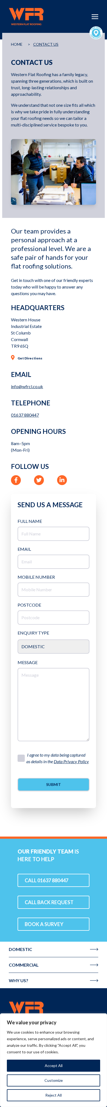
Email (24, 549)
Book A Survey (44, 924)
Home (16, 44)
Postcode (29, 604)
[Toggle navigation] (95, 16)
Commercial (24, 964)
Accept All (54, 1065)
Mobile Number (36, 577)
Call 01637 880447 (46, 880)
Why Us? (18, 980)
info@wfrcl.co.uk (27, 386)
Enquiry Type (33, 632)
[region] (53, 1060)
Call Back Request (49, 902)
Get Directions (29, 358)
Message (28, 662)
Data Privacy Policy (71, 761)
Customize (53, 1080)
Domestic (20, 949)
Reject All (53, 1095)
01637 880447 (25, 414)
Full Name (30, 521)
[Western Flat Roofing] (53, 1010)
